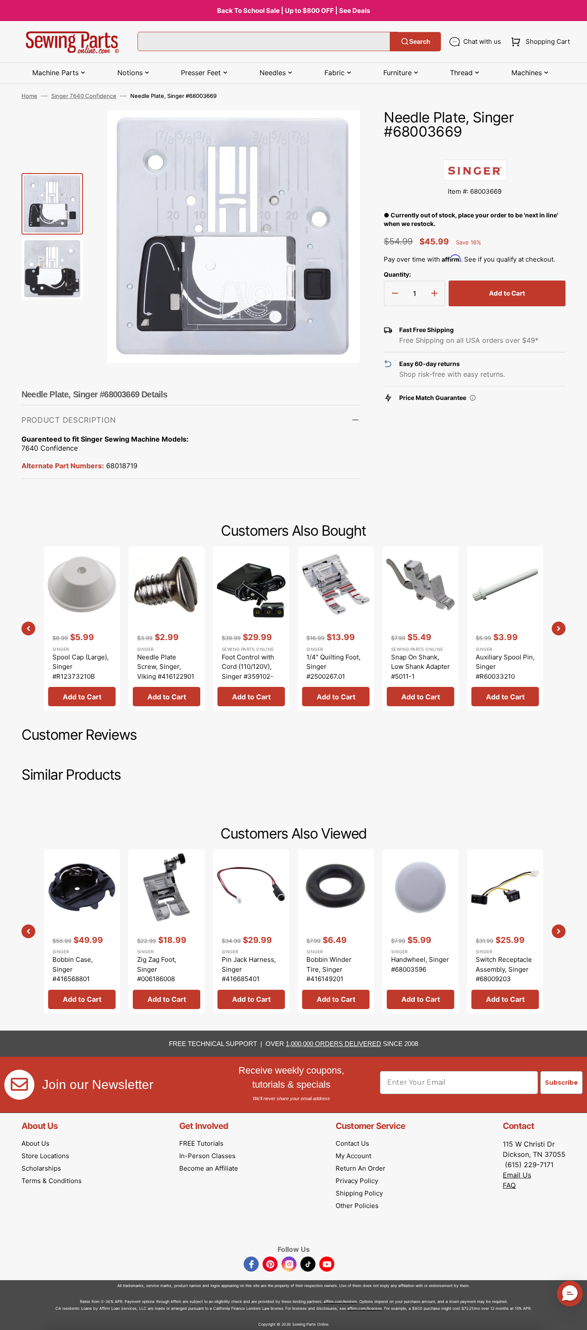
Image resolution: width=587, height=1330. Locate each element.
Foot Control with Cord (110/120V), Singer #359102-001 (248, 671)
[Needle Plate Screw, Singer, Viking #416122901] (166, 628)
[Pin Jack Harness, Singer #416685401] (251, 931)
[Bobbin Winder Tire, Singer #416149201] (336, 931)
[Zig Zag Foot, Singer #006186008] (166, 931)
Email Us (517, 1175)
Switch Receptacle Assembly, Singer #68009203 (504, 969)
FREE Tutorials (201, 1143)
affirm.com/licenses (364, 1308)
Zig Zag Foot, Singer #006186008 (156, 969)
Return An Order (360, 1168)
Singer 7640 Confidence (83, 95)
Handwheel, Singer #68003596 (420, 964)
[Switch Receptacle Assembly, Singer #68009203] (505, 931)
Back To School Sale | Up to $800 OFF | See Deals (293, 10)
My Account (353, 1156)
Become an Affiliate (208, 1168)
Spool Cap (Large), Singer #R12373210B (80, 666)
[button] (538, 41)
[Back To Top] (574, 1317)
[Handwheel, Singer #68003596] (420, 931)
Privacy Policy (357, 1181)
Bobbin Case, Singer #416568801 (72, 969)
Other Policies (357, 1206)
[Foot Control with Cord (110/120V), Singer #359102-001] (251, 628)
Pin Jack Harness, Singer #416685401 (249, 969)
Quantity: (397, 274)
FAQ (509, 1185)
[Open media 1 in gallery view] (340, 129)
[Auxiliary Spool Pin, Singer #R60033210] (505, 628)
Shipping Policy (359, 1193)
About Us (35, 1143)
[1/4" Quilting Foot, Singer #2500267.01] (336, 628)
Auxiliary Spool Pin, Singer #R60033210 (505, 666)
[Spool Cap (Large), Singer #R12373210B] (82, 628)
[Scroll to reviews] (475, 150)
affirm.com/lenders (340, 1301)
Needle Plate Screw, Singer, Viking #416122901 (165, 666)
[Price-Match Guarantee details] (472, 398)
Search (419, 41)
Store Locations (45, 1156)
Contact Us (352, 1143)
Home (29, 95)
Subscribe (561, 1082)
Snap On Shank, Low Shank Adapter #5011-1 (420, 666)
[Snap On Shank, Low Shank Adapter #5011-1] (420, 628)
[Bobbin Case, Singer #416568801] (82, 931)
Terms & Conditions (51, 1181)
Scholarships (41, 1168)
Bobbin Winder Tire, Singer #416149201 (329, 969)
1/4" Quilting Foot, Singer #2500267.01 (333, 666)
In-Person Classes (207, 1156)
